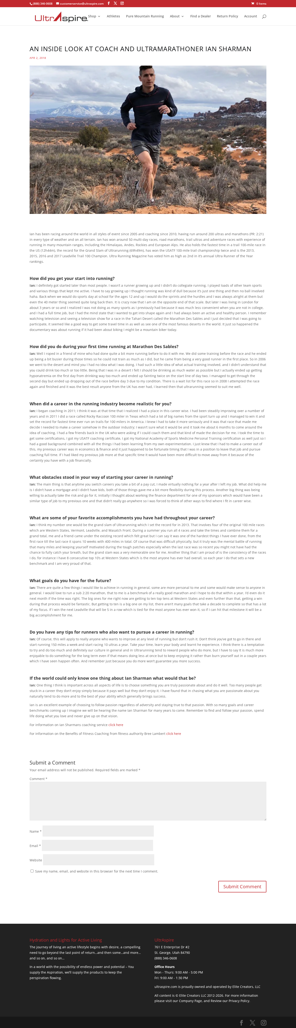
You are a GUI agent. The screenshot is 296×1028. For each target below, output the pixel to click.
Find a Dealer (200, 16)
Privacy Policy (239, 1001)
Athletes (113, 16)
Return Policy (227, 16)
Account (250, 16)
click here (115, 725)
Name (36, 831)
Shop (92, 16)
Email (35, 846)
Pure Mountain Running (145, 16)
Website (36, 860)
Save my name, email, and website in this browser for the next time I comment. (96, 871)
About (175, 16)
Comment (38, 779)
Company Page (190, 1001)
